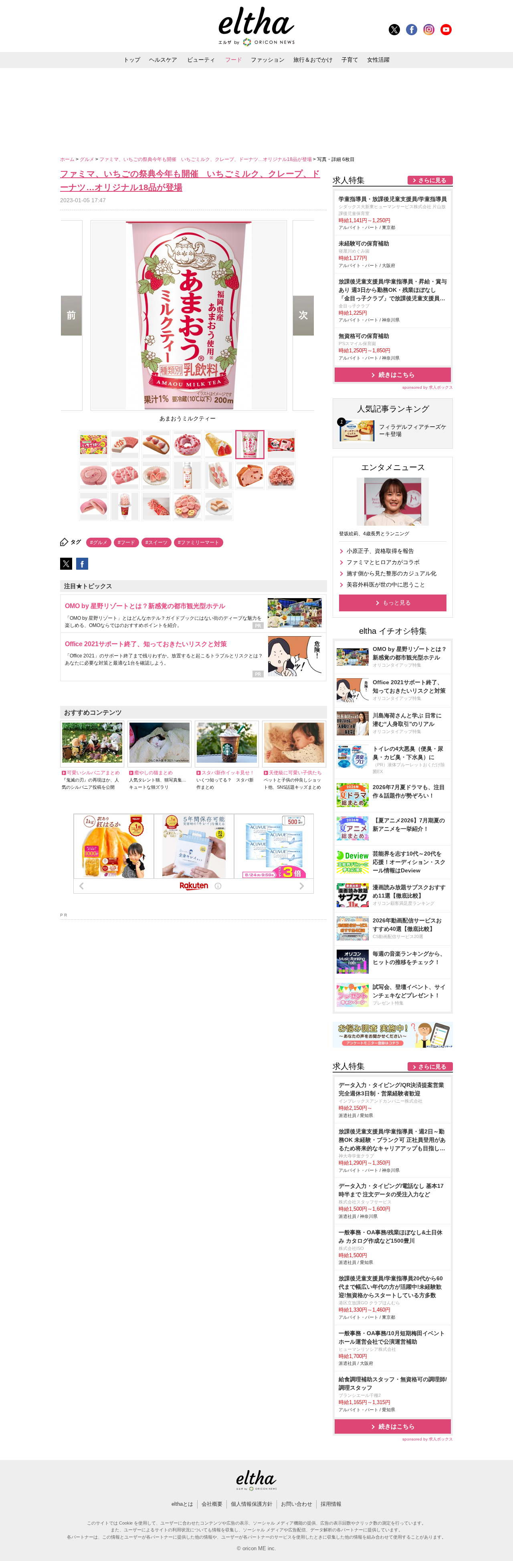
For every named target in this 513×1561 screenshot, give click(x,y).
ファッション (268, 59)
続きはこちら (397, 374)
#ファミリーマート (198, 542)
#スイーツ (156, 542)
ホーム (68, 159)
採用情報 (331, 1504)
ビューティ (201, 59)
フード (233, 59)
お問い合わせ (296, 1504)
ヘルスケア (163, 59)
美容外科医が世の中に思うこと (386, 584)
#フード (126, 542)
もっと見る (397, 602)
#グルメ (98, 542)
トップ (131, 59)
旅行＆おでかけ (313, 59)
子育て (349, 59)
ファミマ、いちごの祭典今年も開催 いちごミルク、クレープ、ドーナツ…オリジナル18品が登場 (206, 159)
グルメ (87, 159)
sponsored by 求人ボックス (427, 387)
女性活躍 (378, 59)
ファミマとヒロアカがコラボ (383, 562)
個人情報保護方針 (252, 1504)
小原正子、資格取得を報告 (380, 551)
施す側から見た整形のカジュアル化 (391, 573)
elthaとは (182, 1504)
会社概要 (212, 1504)
